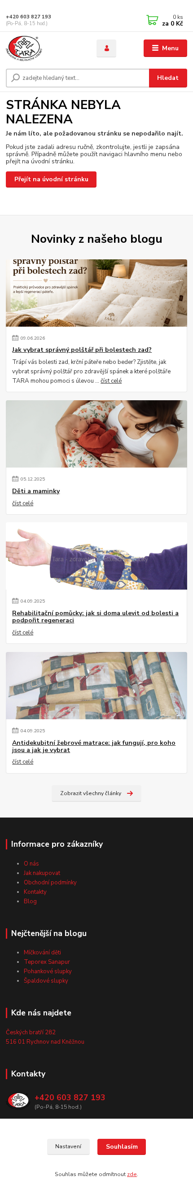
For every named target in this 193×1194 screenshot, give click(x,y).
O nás (31, 864)
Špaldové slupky (46, 981)
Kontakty (35, 892)
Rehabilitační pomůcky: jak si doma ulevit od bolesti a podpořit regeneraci (95, 617)
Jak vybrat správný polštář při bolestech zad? (82, 350)
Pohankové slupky (48, 971)
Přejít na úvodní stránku (51, 179)
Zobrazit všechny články (90, 793)
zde (132, 1174)
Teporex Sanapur (47, 962)
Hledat (168, 78)
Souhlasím (122, 1146)
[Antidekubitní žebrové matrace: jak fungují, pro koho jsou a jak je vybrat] (96, 685)
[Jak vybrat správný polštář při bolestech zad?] (96, 293)
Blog (30, 901)
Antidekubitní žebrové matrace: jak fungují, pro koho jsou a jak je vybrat (93, 746)
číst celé (111, 381)
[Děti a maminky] (96, 434)
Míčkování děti (42, 953)
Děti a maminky (36, 491)
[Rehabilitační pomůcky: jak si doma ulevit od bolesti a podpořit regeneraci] (96, 556)
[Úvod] (43, 48)
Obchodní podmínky (50, 883)
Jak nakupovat (42, 873)
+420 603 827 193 (28, 16)
